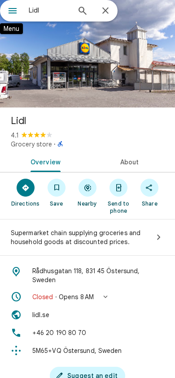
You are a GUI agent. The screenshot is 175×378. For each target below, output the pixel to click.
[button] (87, 297)
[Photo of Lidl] (87, 53)
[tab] (44, 161)
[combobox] (49, 10)
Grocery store (31, 144)
